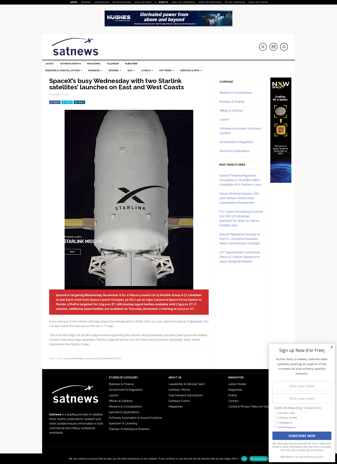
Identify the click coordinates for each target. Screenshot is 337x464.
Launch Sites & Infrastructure (103, 358)
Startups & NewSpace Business (129, 429)
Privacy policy (258, 458)
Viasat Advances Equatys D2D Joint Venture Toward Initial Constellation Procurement (239, 198)
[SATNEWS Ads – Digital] (168, 24)
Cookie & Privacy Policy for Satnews (251, 406)
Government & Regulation (236, 142)
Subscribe (131, 63)
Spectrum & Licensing (123, 423)
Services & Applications (234, 151)
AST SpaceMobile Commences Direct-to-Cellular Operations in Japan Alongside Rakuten (239, 257)
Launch (224, 119)
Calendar (113, 63)
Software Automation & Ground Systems (135, 417)
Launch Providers (74, 358)
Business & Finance (231, 101)
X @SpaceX (194, 321)
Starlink (165, 295)
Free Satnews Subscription (185, 395)
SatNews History (179, 389)
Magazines (93, 63)
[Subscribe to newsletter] (273, 47)
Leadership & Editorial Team (186, 384)
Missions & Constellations (235, 92)
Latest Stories (237, 384)
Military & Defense (231, 110)
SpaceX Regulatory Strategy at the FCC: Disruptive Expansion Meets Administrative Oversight (239, 239)
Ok (244, 458)
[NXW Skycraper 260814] (280, 181)
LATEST (49, 63)
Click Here (285, 456)
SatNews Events (70, 63)
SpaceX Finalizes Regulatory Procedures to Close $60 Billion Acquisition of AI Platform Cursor (240, 180)
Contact (233, 401)
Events (232, 395)
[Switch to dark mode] (263, 47)
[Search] (284, 47)
